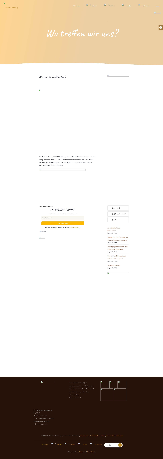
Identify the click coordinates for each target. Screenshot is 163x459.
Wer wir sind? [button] (116, 208)
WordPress (91, 452)
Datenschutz (93, 436)
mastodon (119, 436)
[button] (161, 27)
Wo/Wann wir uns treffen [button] (119, 214)
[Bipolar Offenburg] (11, 6)
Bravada (82, 452)
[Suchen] (120, 445)
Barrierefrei (110, 436)
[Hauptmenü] (157, 6)
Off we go (44, 445)
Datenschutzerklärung (74, 227)
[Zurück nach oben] (156, 452)
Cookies (102, 436)
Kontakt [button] (114, 220)
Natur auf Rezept (113, 265)
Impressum (84, 436)
